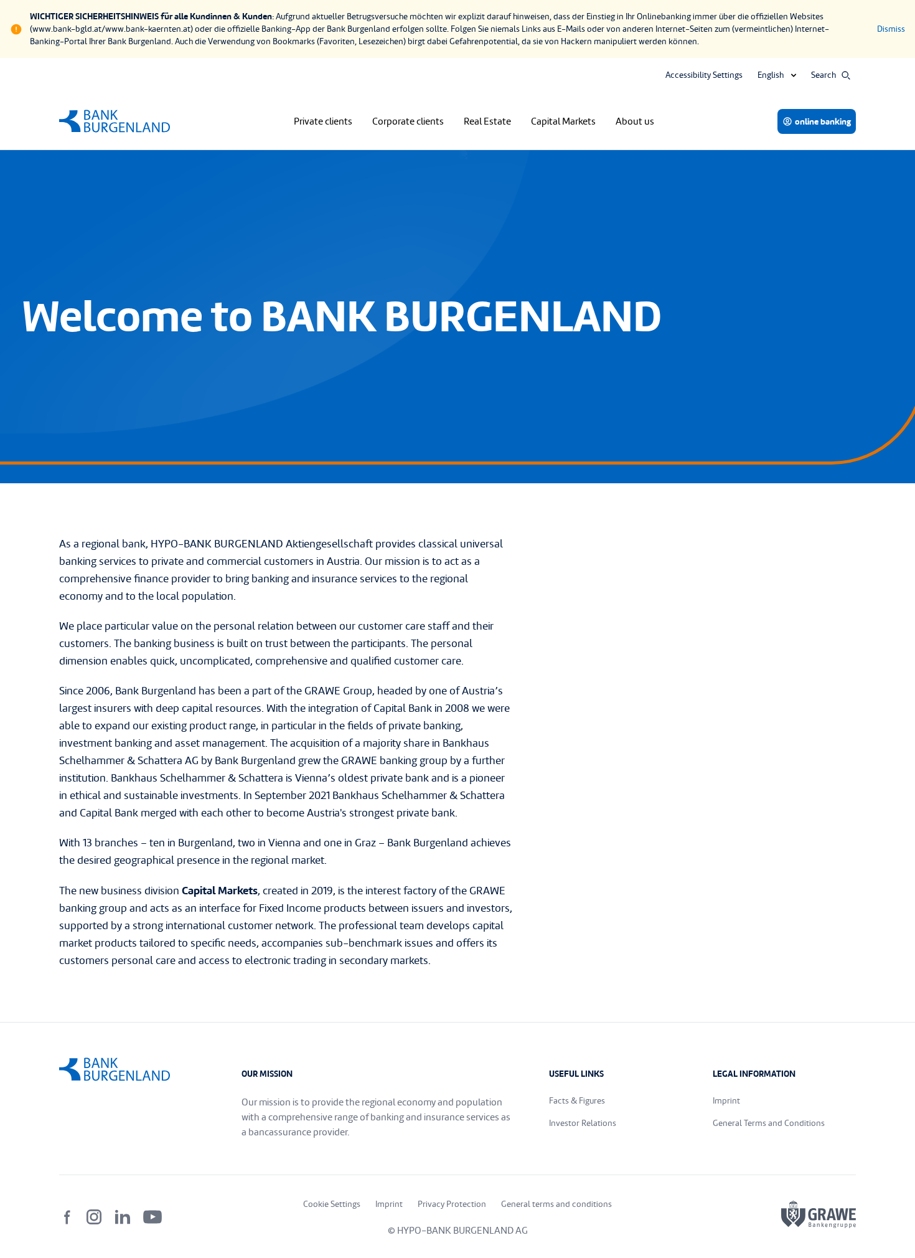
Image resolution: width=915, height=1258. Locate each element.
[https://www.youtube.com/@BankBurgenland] (152, 1217)
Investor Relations (582, 1123)
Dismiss (891, 29)
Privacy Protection (452, 1204)
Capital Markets (563, 121)
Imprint (726, 1100)
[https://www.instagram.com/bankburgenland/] (94, 1217)
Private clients (323, 121)
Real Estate (487, 121)
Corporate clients (408, 121)
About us (635, 121)
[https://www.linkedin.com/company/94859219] (122, 1217)
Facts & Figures (577, 1100)
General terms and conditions (556, 1204)
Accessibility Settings (704, 75)
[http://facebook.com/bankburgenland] (68, 1217)
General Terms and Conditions (769, 1123)
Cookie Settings (331, 1204)
